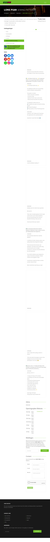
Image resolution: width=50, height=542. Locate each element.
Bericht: (28, 472)
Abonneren (44, 450)
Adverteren (29, 515)
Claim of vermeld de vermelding (11, 40)
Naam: (28, 464)
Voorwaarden (7, 518)
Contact (7, 38)
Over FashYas (7, 515)
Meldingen (8, 36)
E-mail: (28, 468)
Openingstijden (9, 33)
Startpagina (6, 13)
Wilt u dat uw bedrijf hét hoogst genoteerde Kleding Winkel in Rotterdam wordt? (14, 47)
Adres (7, 31)
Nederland (12, 13)
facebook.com (39, 411)
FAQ (5, 522)
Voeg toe (28, 518)
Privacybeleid (7, 520)
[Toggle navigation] (45, 2)
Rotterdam (18, 13)
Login (28, 520)
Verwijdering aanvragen (10, 43)
